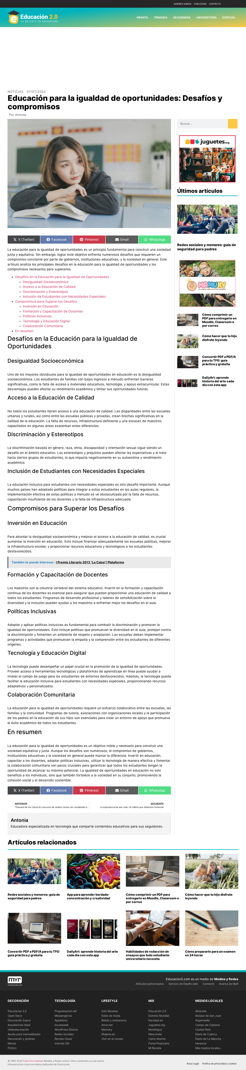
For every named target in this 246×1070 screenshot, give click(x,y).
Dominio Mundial (158, 1015)
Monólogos (155, 1029)
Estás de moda (110, 1015)
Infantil (143, 17)
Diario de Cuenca (206, 1034)
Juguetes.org (156, 1025)
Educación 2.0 (157, 1011)
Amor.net (107, 1025)
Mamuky (106, 1029)
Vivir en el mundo (112, 1038)
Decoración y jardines (21, 1038)
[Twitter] (235, 4)
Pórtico (12, 1048)
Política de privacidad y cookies (219, 1063)
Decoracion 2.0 (17, 1011)
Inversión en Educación (40, 306)
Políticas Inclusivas (37, 316)
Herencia (200, 1043)
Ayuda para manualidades (24, 1034)
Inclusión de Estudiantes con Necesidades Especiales (64, 296)
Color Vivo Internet (33, 1060)
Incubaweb (62, 1025)
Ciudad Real (202, 1029)
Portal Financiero (158, 1043)
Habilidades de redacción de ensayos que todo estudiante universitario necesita (148, 955)
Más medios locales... (208, 1048)
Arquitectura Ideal (19, 1025)
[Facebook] (229, 4)
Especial (228, 17)
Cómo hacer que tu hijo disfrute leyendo (219, 338)
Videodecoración (18, 1029)
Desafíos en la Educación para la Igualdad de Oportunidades (62, 277)
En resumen (24, 331)
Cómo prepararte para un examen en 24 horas (210, 953)
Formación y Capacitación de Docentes (53, 311)
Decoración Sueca (19, 1020)
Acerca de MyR (228, 983)
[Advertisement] (123, 56)
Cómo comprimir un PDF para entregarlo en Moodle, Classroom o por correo (219, 320)
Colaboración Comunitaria (43, 326)
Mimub (12, 1043)
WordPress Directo (66, 1029)
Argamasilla (202, 1020)
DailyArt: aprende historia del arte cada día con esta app (218, 381)
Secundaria (181, 17)
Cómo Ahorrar (157, 1038)
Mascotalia (155, 1034)
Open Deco (15, 1015)
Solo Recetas (109, 1011)
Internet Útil (62, 1043)
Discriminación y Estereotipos (45, 292)
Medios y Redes (226, 979)
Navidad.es (155, 1020)
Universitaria (206, 17)
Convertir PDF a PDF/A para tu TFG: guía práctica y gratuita (219, 360)
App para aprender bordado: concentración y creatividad (88, 896)
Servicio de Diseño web (183, 983)
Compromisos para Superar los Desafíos (46, 301)
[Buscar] (233, 124)
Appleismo (61, 1020)
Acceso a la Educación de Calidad (49, 287)
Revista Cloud (63, 1038)
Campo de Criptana (207, 1025)
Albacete (200, 1011)
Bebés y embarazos (113, 1020)
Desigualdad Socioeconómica (45, 282)
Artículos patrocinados (150, 983)
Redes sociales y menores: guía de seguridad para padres (206, 247)
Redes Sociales (64, 1034)
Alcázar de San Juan (208, 1015)
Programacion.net (66, 1011)
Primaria (160, 17)
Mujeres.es (108, 1034)
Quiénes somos (182, 4)
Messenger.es (63, 1015)
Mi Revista (154, 1048)
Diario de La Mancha (208, 1038)
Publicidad (200, 4)
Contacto (215, 4)
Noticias (15, 92)
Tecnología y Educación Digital (46, 321)
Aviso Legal (193, 1063)
